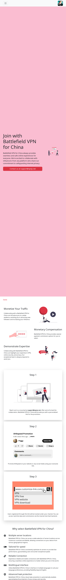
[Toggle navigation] (5, 3)
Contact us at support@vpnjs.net (23, 169)
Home (5, 300)
